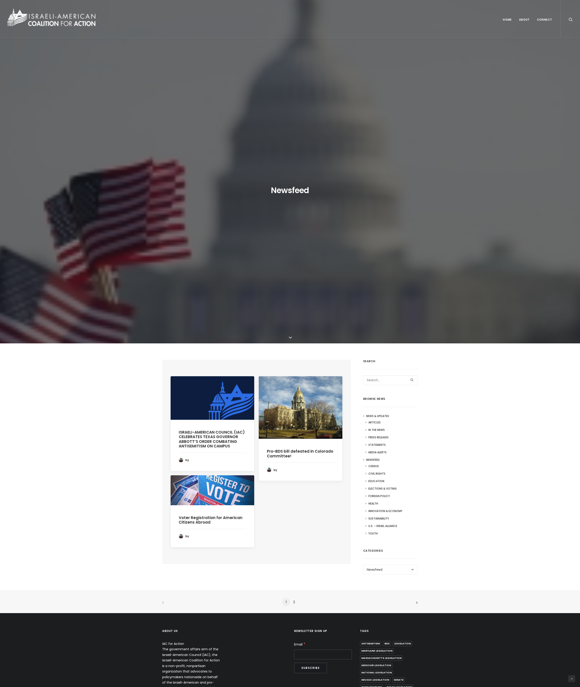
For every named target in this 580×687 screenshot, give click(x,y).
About (524, 20)
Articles (374, 422)
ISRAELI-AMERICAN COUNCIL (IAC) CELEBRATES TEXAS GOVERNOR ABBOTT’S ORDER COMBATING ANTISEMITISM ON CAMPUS (212, 439)
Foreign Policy (379, 496)
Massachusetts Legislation (381, 658)
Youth (373, 533)
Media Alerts (377, 452)
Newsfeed (373, 460)
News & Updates (377, 416)
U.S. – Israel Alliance (382, 526)
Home (507, 20)
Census (373, 466)
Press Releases (378, 437)
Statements (377, 445)
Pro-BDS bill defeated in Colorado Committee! (300, 454)
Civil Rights (376, 474)
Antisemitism (370, 643)
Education (376, 481)
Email (299, 644)
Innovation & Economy (385, 511)
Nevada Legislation (375, 680)
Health (373, 503)
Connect (544, 20)
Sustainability (378, 518)
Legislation (402, 643)
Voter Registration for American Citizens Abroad (210, 520)
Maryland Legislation (376, 651)
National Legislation (376, 672)
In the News (376, 430)
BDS (386, 643)
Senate (399, 680)
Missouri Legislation (376, 665)
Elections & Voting (382, 488)
